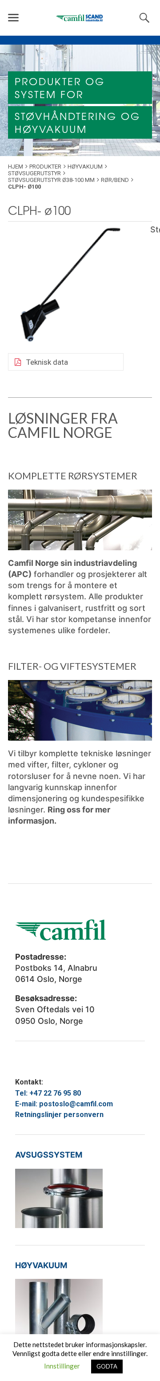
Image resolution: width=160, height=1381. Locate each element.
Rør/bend (115, 180)
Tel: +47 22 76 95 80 (48, 1093)
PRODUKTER (45, 166)
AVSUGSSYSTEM (48, 1154)
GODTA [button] (106, 1366)
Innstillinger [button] (62, 1366)
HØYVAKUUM (41, 1265)
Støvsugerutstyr (34, 173)
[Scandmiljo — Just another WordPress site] (80, 18)
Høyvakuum (85, 166)
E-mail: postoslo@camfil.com (64, 1104)
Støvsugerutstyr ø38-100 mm (51, 180)
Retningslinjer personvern (59, 1114)
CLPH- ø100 (39, 210)
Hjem (15, 166)
